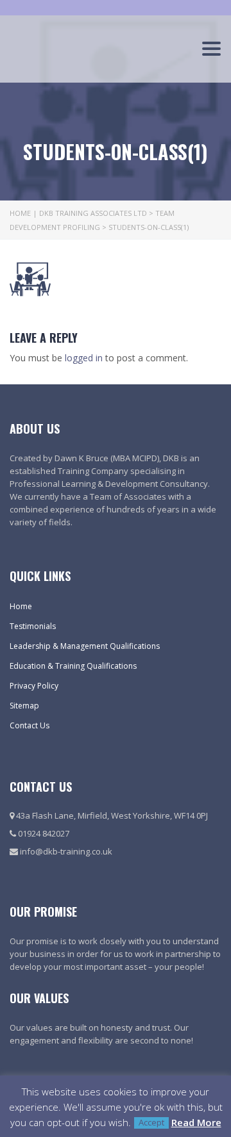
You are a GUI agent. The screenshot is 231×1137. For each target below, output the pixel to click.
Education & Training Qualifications (73, 665)
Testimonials (33, 626)
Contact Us (29, 725)
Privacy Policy (34, 685)
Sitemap (24, 705)
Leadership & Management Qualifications (85, 646)
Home (21, 606)
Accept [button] (151, 1122)
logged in (84, 358)
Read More (196, 1122)
